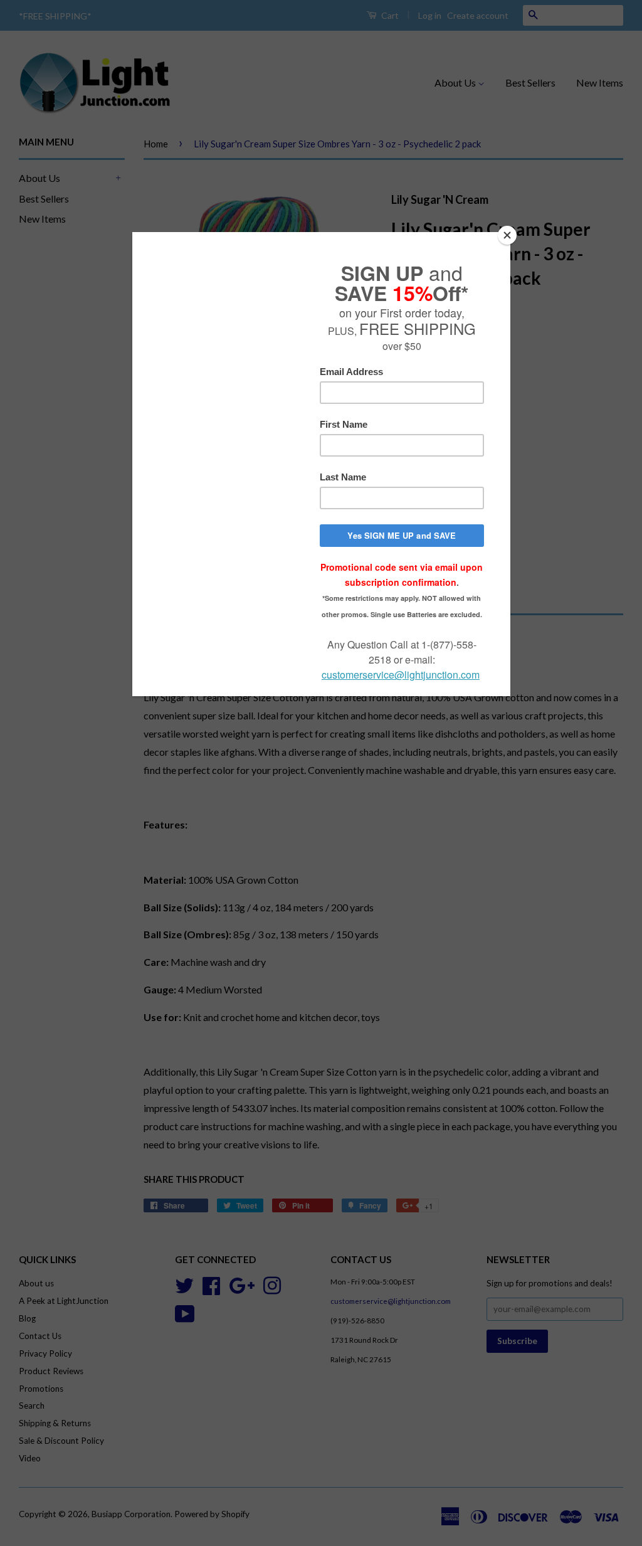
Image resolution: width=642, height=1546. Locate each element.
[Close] (507, 235)
